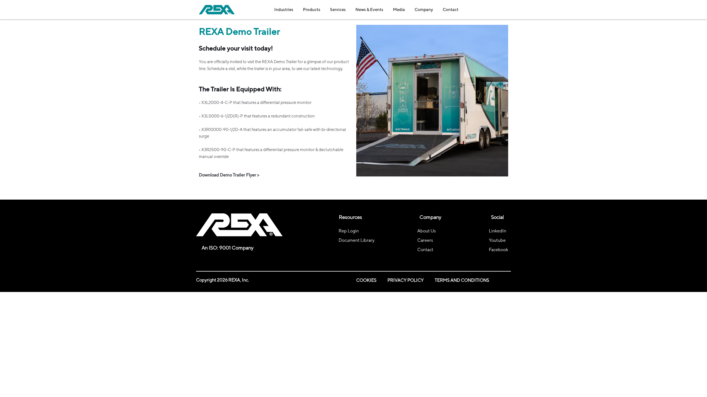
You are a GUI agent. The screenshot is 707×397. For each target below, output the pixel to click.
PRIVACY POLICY (405, 280)
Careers (425, 240)
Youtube (497, 240)
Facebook (498, 249)
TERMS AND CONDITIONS (462, 280)
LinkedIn (497, 231)
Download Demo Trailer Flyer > (229, 175)
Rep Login (349, 231)
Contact (425, 249)
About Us (426, 231)
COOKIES (366, 280)
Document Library (356, 240)
